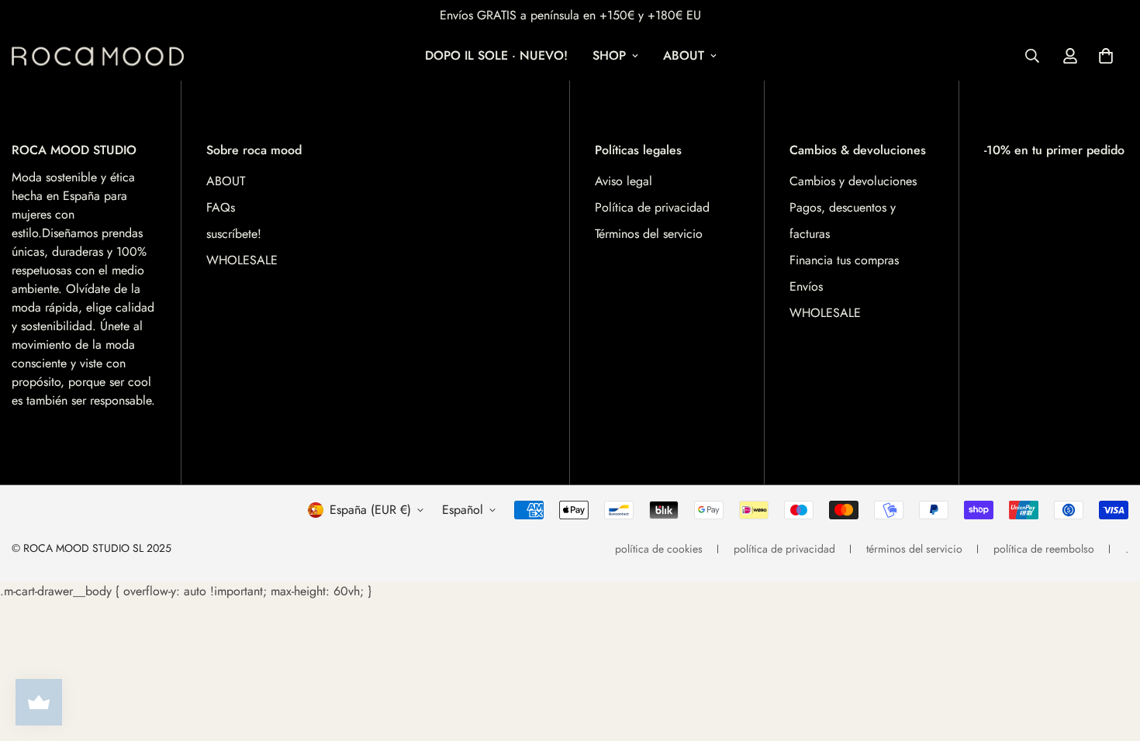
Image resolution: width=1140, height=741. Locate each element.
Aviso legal (623, 181)
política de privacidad (784, 549)
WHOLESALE (242, 260)
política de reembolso (1043, 549)
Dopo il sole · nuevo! (496, 55)
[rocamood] (103, 56)
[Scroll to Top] (1110, 656)
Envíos (806, 286)
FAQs (220, 207)
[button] (1106, 56)
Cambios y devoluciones (853, 181)
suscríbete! (233, 234)
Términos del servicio (649, 234)
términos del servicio (914, 549)
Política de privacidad (652, 207)
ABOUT (683, 55)
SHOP (609, 55)
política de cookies (659, 549)
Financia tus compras (844, 260)
